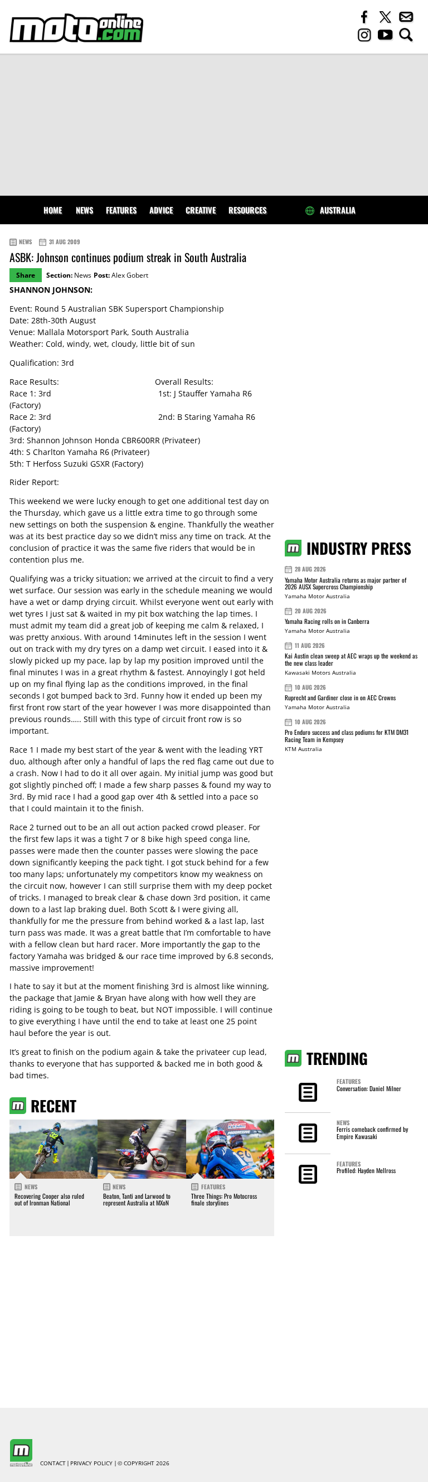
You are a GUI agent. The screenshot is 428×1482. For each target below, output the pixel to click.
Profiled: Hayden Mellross (366, 1170)
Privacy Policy (91, 1463)
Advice (161, 210)
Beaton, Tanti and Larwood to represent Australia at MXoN (137, 1199)
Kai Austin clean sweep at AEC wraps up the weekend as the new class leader (351, 659)
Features (121, 210)
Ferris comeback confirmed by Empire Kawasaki (372, 1132)
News (84, 210)
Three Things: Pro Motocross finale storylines (224, 1199)
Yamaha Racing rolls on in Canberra (327, 621)
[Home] (76, 27)
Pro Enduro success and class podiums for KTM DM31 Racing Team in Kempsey (346, 736)
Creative (201, 210)
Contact (53, 1463)
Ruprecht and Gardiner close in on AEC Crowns (340, 697)
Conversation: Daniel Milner (369, 1088)
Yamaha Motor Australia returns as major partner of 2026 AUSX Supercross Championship (345, 583)
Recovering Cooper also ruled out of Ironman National (49, 1199)
